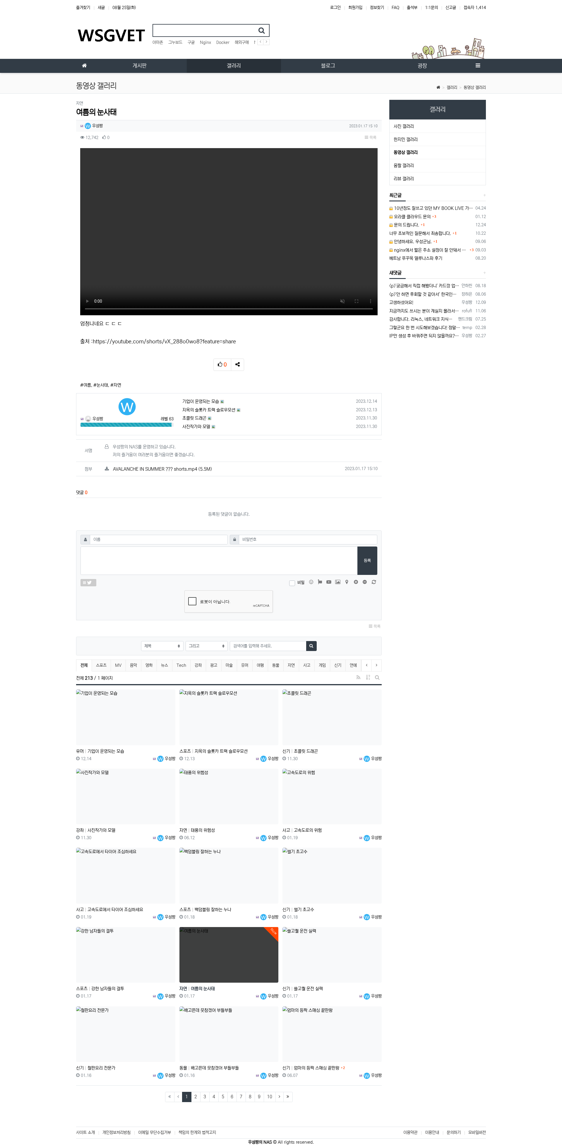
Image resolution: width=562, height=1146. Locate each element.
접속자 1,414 (475, 7)
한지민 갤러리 (406, 139)
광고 (213, 665)
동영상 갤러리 (475, 87)
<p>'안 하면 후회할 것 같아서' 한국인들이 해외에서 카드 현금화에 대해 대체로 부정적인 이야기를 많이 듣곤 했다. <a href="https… (424, 294)
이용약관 (410, 1132)
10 (269, 1096)
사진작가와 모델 (196, 426)
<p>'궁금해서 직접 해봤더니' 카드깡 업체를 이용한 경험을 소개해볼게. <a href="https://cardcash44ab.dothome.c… (424, 285)
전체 (84, 665)
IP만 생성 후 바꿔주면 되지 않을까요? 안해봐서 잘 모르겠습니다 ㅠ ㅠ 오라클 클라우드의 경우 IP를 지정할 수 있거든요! (424, 335)
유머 (244, 665)
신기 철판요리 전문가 (95, 1068)
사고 (306, 665)
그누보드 (175, 42)
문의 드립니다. (406, 224)
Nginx (205, 42)
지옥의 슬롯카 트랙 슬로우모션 (208, 409)
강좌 (198, 665)
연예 (353, 665)
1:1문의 (431, 7)
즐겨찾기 (83, 7)
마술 (229, 665)
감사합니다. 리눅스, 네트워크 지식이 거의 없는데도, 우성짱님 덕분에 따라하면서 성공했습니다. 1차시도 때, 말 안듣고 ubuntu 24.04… (422, 319)
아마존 (158, 42)
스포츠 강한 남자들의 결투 (100, 988)
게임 (322, 665)
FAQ (395, 7)
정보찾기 (377, 7)
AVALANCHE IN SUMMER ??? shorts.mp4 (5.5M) (162, 469)
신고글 (451, 7)
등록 (367, 560)
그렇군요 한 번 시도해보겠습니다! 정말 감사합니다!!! (425, 327)
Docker (222, 42)
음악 (133, 665)
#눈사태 (100, 385)
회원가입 (355, 7)
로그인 (335, 7)
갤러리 (452, 87)
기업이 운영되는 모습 (200, 401)
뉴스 (164, 665)
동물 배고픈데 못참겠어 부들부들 (209, 1068)
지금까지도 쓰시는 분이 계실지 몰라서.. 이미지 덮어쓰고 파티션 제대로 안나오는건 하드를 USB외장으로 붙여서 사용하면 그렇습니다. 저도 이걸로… (424, 311)
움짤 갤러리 (404, 165)
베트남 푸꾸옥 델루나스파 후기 (415, 258)
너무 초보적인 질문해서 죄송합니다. (420, 233)
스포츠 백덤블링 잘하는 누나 (205, 909)
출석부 (412, 7)
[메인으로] (84, 66)
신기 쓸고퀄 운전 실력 (302, 988)
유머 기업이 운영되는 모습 (100, 751)
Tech (181, 665)
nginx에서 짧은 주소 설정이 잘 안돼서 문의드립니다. (430, 250)
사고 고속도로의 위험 (302, 830)
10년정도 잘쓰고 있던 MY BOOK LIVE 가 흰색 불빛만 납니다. (433, 208)
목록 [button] (372, 137)
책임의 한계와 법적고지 (197, 1132)
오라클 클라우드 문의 (412, 216)
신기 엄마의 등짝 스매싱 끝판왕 (310, 1068)
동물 (275, 665)
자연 (291, 665)
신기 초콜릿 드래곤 (300, 751)
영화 (149, 665)
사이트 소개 (85, 1132)
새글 (101, 7)
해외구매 (242, 42)
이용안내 (432, 1132)
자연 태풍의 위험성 (197, 830)
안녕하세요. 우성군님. (412, 241)
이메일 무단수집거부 (154, 1132)
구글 (191, 42)
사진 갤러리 (404, 126)
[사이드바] (478, 66)
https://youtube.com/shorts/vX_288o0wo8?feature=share (164, 342)
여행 (260, 665)
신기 (337, 665)
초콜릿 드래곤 (194, 418)
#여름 (85, 385)
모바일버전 (477, 1132)
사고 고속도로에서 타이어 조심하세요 (109, 909)
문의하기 (454, 1132)
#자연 (115, 385)
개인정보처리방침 (116, 1132)
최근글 (395, 195)
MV (118, 665)
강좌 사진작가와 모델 (95, 830)
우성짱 (97, 126)
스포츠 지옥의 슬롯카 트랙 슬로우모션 (213, 751)
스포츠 (101, 665)
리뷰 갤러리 (404, 178)
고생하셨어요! (401, 302)
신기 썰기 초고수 (298, 909)
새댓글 (395, 272)
